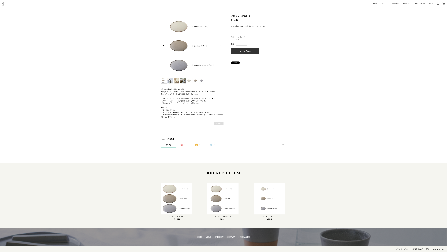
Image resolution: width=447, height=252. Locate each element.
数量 (232, 44)
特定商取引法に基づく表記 (420, 249)
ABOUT (384, 4)
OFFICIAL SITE (244, 237)
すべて (168, 145)
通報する (218, 123)
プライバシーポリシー (403, 249)
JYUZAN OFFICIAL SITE (424, 4)
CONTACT (407, 4)
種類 (232, 37)
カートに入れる (245, 51)
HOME (375, 4)
